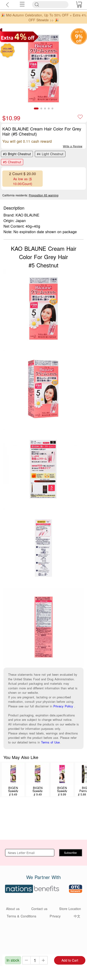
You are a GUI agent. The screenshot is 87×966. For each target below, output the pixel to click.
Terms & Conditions (21, 915)
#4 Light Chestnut (50, 154)
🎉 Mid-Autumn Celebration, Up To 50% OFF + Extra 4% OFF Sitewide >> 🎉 (43, 17)
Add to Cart (69, 960)
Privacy (55, 915)
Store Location (70, 908)
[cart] (79, 4)
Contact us (39, 908)
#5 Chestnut (12, 162)
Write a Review (72, 146)
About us (12, 908)
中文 (77, 915)
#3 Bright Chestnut (17, 154)
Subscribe (70, 853)
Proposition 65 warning (43, 195)
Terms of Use (50, 742)
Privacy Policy (63, 706)
